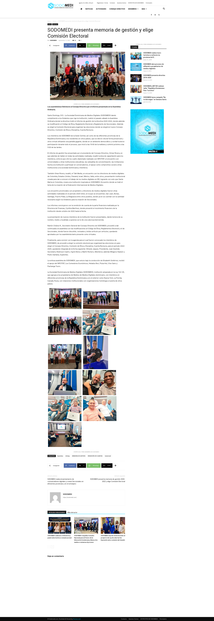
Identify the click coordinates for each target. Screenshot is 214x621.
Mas (143, 9)
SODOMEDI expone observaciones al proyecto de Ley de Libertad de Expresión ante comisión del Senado (113, 538)
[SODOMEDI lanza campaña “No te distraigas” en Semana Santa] (136, 100)
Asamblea (60, 456)
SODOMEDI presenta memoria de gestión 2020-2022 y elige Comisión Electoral (107, 480)
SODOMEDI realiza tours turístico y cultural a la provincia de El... (152, 55)
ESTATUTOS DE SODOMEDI (136, 3)
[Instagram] (155, 15)
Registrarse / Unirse (102, 3)
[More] (115, 45)
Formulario (149, 3)
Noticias (89, 9)
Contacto (112, 3)
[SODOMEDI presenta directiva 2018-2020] (136, 78)
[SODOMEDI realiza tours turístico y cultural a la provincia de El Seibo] (136, 56)
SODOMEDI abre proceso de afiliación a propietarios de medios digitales (153, 66)
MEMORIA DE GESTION (78, 456)
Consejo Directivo (117, 9)
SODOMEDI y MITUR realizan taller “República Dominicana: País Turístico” (154, 88)
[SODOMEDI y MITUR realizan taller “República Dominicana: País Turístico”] (136, 89)
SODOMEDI (53, 40)
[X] (159, 15)
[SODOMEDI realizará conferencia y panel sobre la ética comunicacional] (59, 525)
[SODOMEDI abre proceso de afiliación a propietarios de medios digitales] (136, 67)
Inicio (49, 21)
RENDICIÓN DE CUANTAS (95, 456)
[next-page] (52, 546)
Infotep (67, 456)
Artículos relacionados (57, 512)
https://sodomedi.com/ (70, 497)
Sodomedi (108, 456)
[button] (164, 9)
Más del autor (72, 512)
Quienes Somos (121, 3)
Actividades (101, 9)
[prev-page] (48, 546)
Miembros (132, 9)
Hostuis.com (77, 619)
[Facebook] (151, 15)
